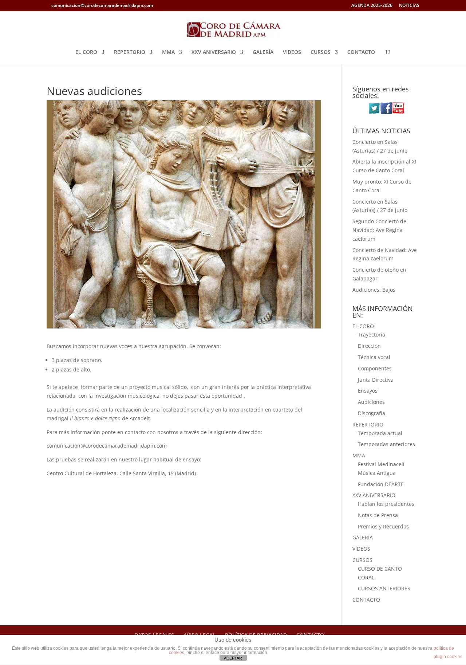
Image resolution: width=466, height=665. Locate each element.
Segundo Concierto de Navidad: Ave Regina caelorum (379, 230)
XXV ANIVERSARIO (213, 52)
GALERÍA (263, 52)
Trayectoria (371, 334)
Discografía (371, 413)
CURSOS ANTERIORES (384, 588)
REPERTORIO (129, 52)
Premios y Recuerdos (383, 526)
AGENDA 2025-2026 (371, 5)
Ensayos (368, 390)
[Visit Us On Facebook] (386, 112)
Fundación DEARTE (381, 484)
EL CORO (86, 52)
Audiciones (371, 401)
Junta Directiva (376, 379)
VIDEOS (292, 52)
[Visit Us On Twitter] (374, 112)
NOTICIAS (409, 5)
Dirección (369, 345)
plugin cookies (448, 656)
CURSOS (321, 52)
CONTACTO (361, 52)
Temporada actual (380, 433)
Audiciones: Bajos (373, 289)
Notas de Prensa (378, 515)
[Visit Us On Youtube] (398, 112)
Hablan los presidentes (386, 503)
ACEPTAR (233, 658)
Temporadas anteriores (386, 444)
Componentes (375, 368)
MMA (168, 52)
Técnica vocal (374, 357)
